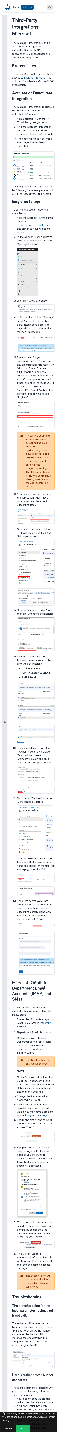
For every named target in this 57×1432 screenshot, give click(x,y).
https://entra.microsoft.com (32, 225)
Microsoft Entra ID (34, 77)
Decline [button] (8, 1428)
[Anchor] (39, 65)
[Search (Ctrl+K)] (50, 7)
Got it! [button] (23, 1428)
